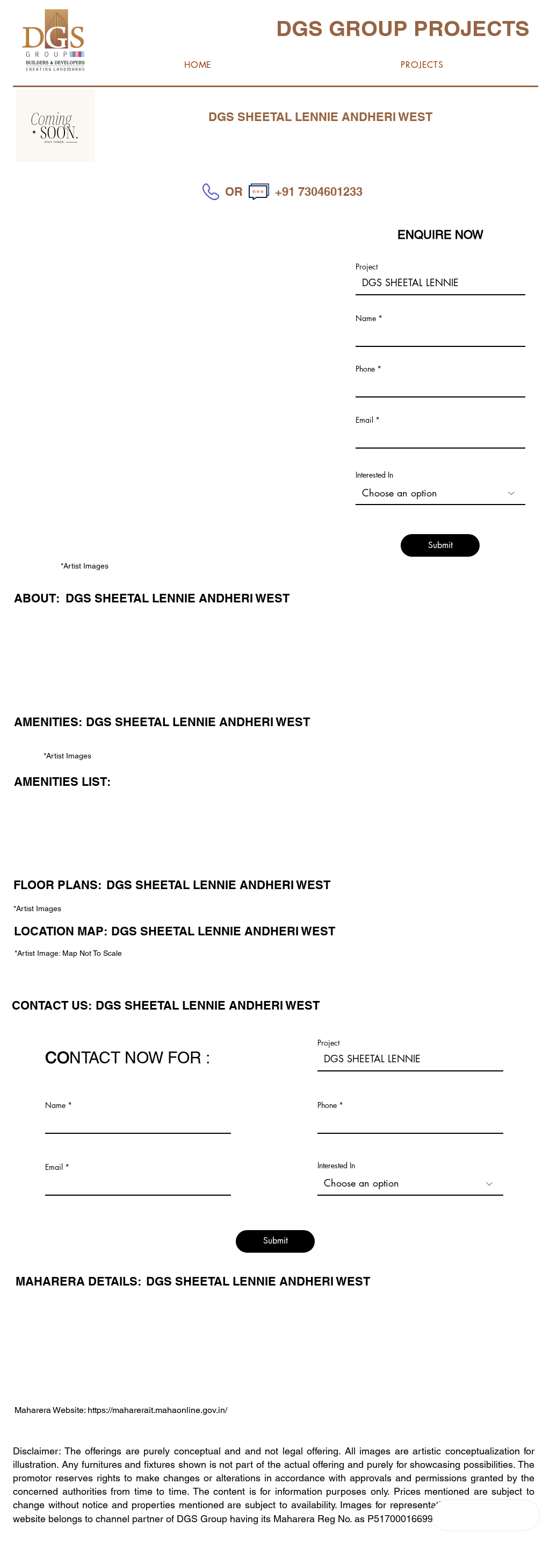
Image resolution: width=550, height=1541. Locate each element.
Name (366, 318)
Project (367, 267)
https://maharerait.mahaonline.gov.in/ (157, 1410)
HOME (92, 1533)
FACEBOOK (130, 1533)
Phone (365, 369)
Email (364, 420)
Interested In (374, 475)
